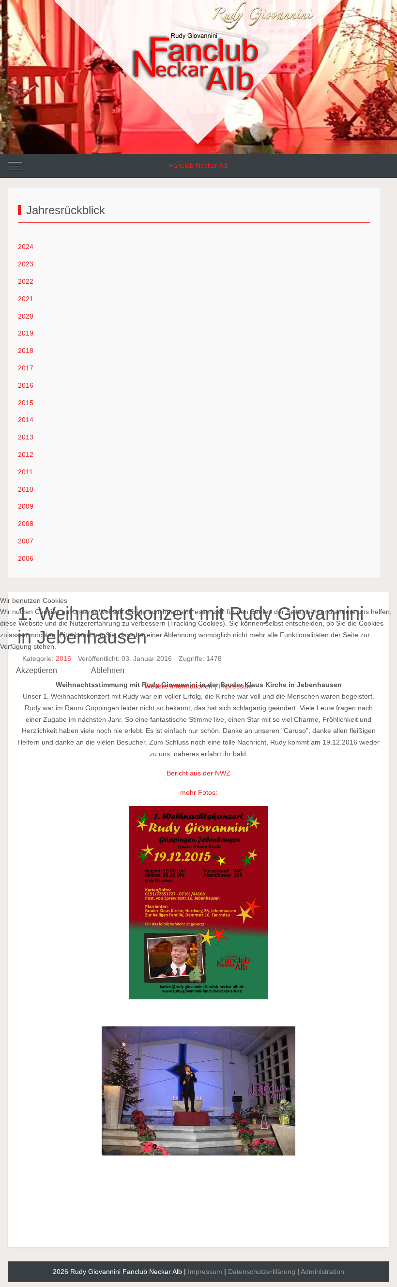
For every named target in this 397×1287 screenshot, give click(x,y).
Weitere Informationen (178, 686)
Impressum (235, 686)
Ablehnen (107, 670)
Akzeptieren (36, 670)
